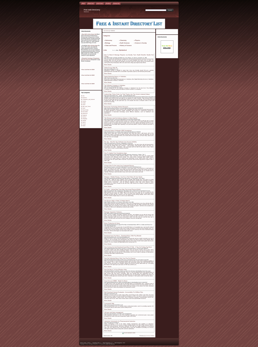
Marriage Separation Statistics (113, 212)
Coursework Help (109, 303)
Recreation (85, 111)
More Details (108, 64)
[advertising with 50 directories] (128, 332)
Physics (137, 40)
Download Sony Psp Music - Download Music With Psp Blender (122, 236)
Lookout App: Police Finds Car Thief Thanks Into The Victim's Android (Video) (127, 94)
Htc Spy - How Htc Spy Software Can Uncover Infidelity (120, 142)
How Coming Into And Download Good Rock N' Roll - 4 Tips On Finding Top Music (128, 247)
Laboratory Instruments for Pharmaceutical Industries (119, 321)
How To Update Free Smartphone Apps (115, 153)
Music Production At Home (112, 223)
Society (84, 120)
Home (83, 104)
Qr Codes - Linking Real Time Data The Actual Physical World (122, 189)
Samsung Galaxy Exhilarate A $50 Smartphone (118, 130)
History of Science (126, 45)
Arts (83, 95)
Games (84, 101)
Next (153, 335)
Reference (85, 113)
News (83, 108)
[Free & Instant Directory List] (129, 28)
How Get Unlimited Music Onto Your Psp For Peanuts (120, 258)
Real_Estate (85, 110)
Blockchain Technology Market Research (116, 107)
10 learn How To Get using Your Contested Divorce (119, 165)
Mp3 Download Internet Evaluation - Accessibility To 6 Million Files (123, 292)
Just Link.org (106, 30)
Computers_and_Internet (88, 99)
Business (84, 97)
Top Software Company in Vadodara (114, 85)
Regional (84, 115)
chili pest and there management (113, 312)
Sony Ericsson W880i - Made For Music (115, 281)
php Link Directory (110, 343)
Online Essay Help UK (110, 67)
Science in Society (141, 43)
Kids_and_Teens (86, 106)
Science (84, 117)
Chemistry (123, 40)
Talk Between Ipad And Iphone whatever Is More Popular (120, 118)
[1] (144, 335)
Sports (84, 122)
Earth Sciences (125, 43)
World (83, 125)
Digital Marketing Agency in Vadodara (115, 76)
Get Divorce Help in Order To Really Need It (117, 200)
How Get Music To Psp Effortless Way (115, 269)
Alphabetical (123, 50)
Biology (107, 43)
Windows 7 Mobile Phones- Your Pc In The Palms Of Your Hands (123, 177)
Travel (84, 124)
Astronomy (108, 40)
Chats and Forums (111, 45)
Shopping (84, 118)
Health (84, 103)
